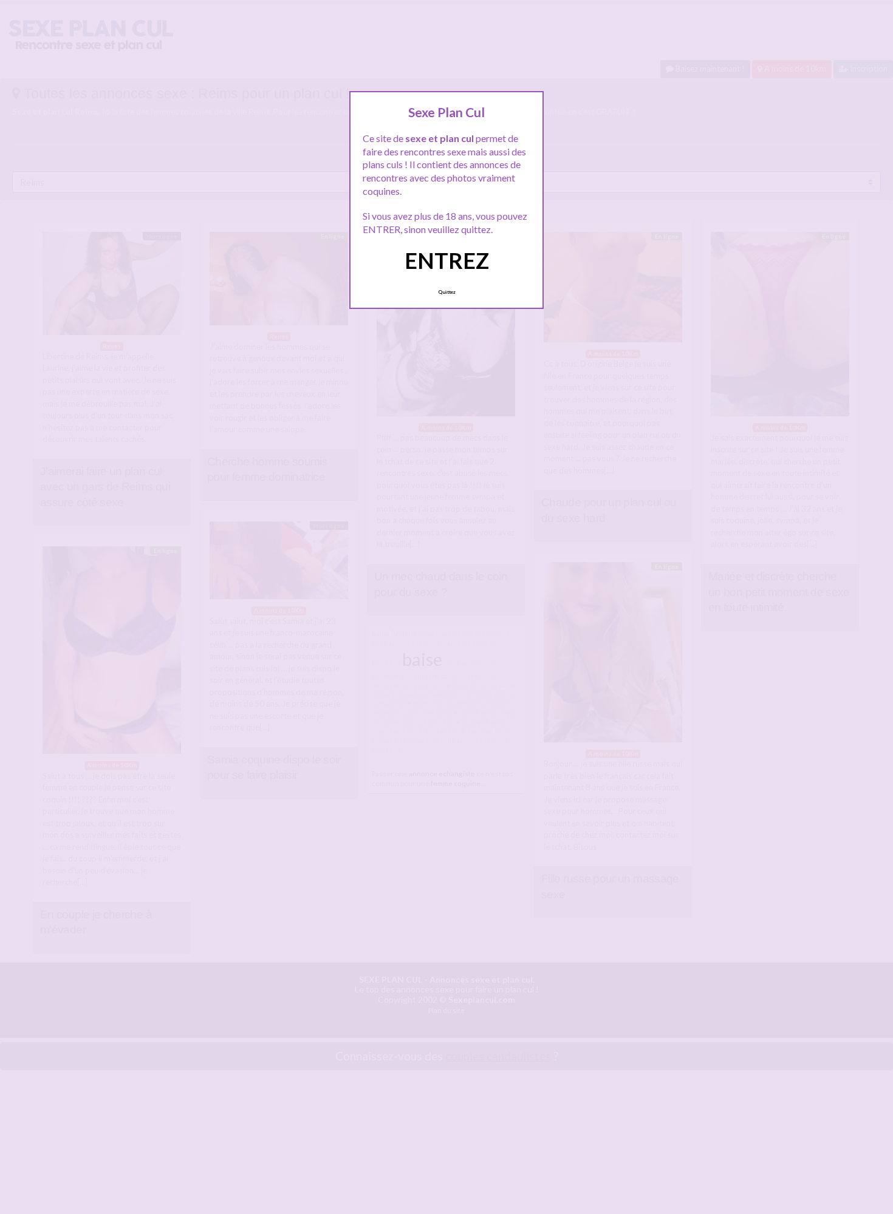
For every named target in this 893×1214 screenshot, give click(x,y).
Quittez (447, 292)
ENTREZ (447, 260)
